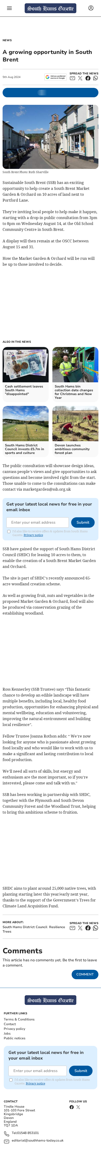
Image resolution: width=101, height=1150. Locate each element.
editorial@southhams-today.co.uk (37, 1141)
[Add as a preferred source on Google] (55, 77)
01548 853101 (28, 1133)
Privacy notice (33, 535)
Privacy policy (14, 1029)
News (7, 40)
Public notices (14, 1038)
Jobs (7, 1033)
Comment (85, 974)
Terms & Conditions (19, 1019)
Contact (10, 1024)
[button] (9, 8)
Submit (83, 522)
